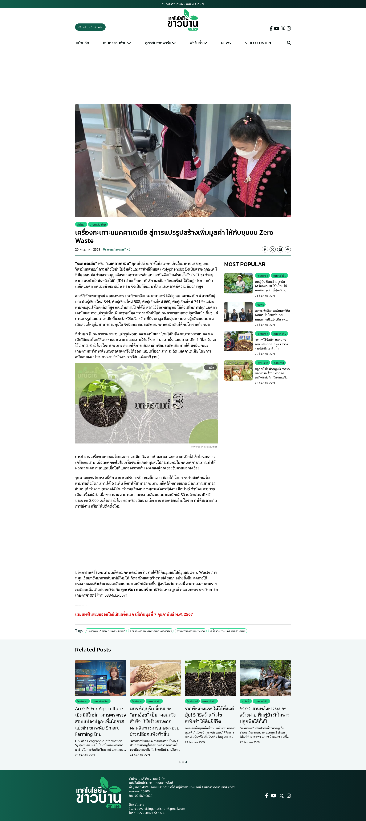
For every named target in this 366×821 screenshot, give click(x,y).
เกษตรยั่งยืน (279, 275)
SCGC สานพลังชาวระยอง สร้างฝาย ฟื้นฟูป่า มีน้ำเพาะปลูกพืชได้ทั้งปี (264, 715)
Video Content (259, 43)
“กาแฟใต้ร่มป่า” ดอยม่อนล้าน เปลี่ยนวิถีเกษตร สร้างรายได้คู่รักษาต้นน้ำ (271, 344)
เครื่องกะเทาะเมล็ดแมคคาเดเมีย (228, 631)
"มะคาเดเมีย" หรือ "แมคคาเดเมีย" (105, 631)
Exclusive (262, 362)
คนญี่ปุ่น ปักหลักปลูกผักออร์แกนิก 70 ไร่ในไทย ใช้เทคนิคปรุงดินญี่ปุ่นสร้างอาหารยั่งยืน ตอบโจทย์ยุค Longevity (271, 290)
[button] (180, 762)
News (226, 43)
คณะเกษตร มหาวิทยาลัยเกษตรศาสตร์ (151, 631)
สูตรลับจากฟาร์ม (158, 43)
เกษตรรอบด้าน (114, 43)
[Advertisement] (183, 75)
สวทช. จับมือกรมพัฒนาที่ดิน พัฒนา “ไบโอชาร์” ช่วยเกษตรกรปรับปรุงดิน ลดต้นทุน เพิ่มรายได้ (272, 317)
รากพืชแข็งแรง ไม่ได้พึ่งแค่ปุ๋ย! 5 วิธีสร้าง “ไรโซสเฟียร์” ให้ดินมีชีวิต (209, 715)
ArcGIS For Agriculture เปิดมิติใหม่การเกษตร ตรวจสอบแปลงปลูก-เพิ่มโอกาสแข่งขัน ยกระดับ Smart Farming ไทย (100, 721)
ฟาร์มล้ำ (196, 43)
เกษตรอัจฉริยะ (98, 224)
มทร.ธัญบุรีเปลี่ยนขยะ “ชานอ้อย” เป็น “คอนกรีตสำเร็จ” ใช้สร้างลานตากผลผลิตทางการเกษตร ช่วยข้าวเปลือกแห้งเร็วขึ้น (155, 721)
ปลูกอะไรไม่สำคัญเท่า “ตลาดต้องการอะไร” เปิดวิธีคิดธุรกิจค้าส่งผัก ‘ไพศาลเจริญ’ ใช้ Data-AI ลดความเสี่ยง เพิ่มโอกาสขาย (272, 377)
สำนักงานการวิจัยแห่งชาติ (191, 631)
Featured (262, 275)
